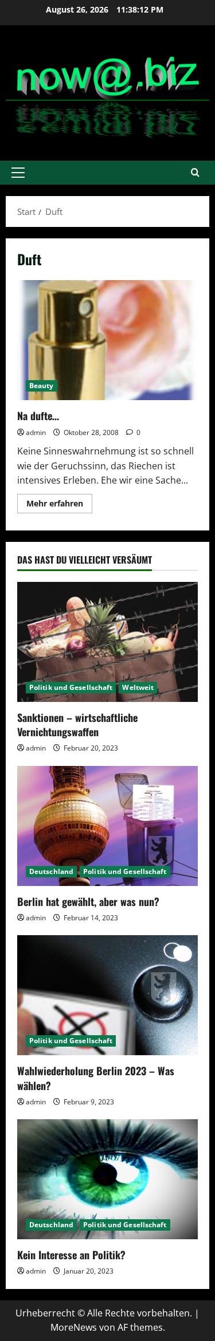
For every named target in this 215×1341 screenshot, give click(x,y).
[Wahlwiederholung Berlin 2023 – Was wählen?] (107, 995)
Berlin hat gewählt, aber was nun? (88, 901)
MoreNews (73, 1327)
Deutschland (51, 871)
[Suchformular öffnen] (195, 172)
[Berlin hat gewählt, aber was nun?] (107, 826)
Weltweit (138, 687)
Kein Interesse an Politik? (71, 1254)
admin (36, 432)
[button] (18, 173)
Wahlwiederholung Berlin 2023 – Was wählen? (95, 1077)
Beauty (41, 385)
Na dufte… (107, 340)
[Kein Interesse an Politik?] (107, 1179)
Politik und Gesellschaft (70, 687)
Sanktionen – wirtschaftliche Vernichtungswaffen (77, 724)
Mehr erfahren (59, 505)
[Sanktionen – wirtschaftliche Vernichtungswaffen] (107, 642)
